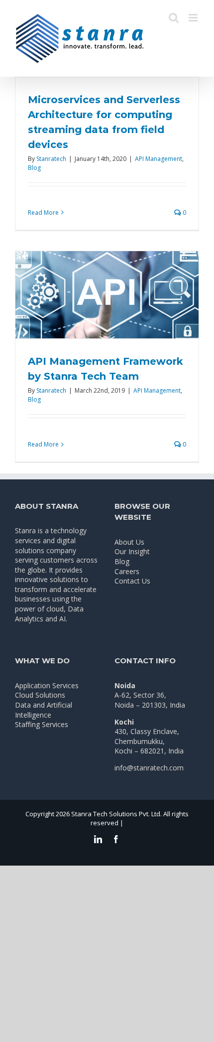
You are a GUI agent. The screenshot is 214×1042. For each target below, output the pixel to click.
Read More (43, 213)
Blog (34, 167)
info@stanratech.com (149, 767)
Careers (126, 571)
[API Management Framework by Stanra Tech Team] (107, 294)
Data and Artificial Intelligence (43, 710)
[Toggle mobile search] (174, 17)
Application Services (47, 685)
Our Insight (132, 551)
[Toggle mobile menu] (194, 17)
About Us (129, 542)
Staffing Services (41, 724)
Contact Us (132, 581)
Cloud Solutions (40, 695)
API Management (158, 158)
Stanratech (51, 158)
